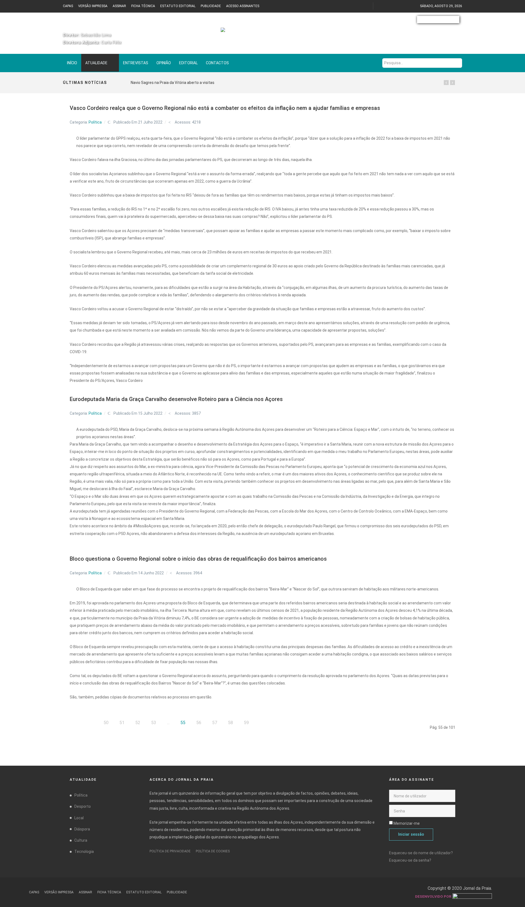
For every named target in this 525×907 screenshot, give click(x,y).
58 (230, 722)
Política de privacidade (170, 851)
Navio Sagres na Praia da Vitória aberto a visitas (172, 82)
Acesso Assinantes (242, 6)
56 (198, 722)
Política (95, 122)
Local (79, 818)
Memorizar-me (406, 823)
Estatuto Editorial (178, 6)
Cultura (80, 840)
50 (106, 722)
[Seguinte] (261, 722)
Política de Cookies (213, 851)
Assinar (119, 6)
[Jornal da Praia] (262, 33)
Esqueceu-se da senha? (410, 860)
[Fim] (276, 722)
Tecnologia (84, 851)
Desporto (82, 806)
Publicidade (211, 6)
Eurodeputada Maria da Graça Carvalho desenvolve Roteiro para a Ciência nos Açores (176, 399)
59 (246, 722)
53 (153, 722)
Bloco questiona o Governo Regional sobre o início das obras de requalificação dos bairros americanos (198, 558)
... (168, 722)
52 (137, 722)
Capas (68, 6)
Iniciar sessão (411, 834)
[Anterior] (91, 722)
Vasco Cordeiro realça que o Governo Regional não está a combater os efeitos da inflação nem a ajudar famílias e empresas (225, 108)
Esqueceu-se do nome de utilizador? (421, 853)
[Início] (77, 722)
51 (121, 722)
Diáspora (82, 829)
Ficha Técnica (143, 6)
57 (214, 722)
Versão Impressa (92, 6)
